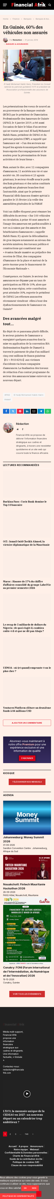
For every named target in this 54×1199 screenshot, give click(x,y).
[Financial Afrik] (28, 5)
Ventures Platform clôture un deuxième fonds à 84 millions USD (27, 709)
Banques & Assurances (17, 44)
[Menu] (5, 5)
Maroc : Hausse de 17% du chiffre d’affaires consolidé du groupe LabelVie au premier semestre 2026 (27, 585)
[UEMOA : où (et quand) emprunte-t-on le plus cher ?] (27, 650)
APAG (7, 395)
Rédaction (17, 40)
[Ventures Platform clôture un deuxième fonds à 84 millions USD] (27, 690)
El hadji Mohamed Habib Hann (29, 395)
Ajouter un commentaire (27, 723)
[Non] (38, 1194)
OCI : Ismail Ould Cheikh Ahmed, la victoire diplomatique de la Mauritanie (26, 543)
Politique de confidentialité (18, 1196)
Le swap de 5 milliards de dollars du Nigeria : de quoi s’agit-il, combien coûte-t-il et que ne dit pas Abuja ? (24, 628)
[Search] (49, 5)
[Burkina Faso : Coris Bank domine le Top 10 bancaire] (27, 484)
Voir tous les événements (27, 994)
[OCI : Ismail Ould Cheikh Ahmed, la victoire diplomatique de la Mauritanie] (27, 524)
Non (34, 1188)
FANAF (7, 399)
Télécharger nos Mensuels (27, 782)
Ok (25, 1188)
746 (26, 1134)
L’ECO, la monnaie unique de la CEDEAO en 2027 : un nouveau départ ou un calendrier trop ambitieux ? (24, 1116)
